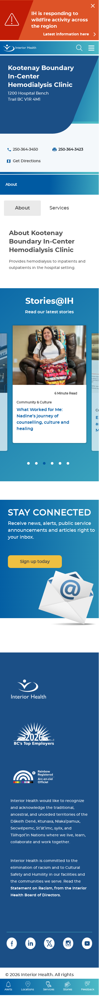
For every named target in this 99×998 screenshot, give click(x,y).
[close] (93, 5)
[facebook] (12, 943)
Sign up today (35, 561)
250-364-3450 (25, 149)
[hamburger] (91, 48)
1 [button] (28, 463)
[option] (49, 384)
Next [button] (88, 392)
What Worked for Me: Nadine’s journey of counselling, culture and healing (43, 419)
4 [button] (52, 463)
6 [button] (68, 463)
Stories (67, 989)
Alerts (8, 989)
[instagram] (68, 943)
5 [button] (60, 463)
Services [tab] (59, 208)
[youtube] (87, 943)
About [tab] (22, 208)
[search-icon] (79, 48)
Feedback (87, 989)
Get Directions (27, 161)
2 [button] (36, 463)
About (11, 184)
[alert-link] (49, 20)
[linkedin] (30, 943)
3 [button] (44, 463)
